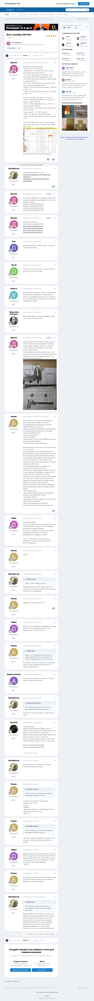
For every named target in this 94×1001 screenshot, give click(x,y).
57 (14, 78)
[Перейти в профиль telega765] (78, 44)
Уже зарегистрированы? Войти (66, 4)
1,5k (14, 534)
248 (14, 432)
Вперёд (25, 55)
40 (14, 690)
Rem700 (13, 722)
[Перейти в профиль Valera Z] (14, 295)
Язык (46, 996)
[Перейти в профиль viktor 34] (63, 44)
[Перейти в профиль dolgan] (14, 629)
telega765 (83, 43)
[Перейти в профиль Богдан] (14, 423)
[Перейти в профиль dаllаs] (14, 525)
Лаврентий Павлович (13, 313)
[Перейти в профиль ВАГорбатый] (14, 175)
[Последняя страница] (29, 55)
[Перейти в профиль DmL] (14, 248)
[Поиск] (87, 9)
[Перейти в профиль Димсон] (9, 44)
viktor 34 (68, 43)
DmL (14, 241)
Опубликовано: (32, 62)
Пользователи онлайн (47, 14)
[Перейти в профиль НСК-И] (63, 38)
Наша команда (33, 14)
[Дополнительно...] (55, 63)
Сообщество (10, 10)
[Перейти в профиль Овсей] (14, 271)
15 (14, 330)
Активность (20, 10)
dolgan (14, 622)
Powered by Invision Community (47, 998)
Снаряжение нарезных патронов (33, 44)
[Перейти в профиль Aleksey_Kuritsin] (14, 681)
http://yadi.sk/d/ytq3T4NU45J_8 (33, 226)
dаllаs (13, 518)
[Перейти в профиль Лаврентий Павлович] (14, 320)
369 (14, 738)
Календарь (22, 14)
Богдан (14, 416)
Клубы (14, 14)
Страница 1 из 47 (38, 55)
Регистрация (83, 3)
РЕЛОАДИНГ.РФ (12, 3)
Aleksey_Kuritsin (14, 674)
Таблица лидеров (62, 14)
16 (14, 281)
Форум (7, 14)
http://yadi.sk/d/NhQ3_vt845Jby (33, 230)
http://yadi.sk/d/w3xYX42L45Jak (33, 228)
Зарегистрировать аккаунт (20, 970)
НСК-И (68, 36)
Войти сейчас (42, 970)
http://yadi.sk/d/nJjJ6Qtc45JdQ (33, 232)
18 (14, 638)
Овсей (14, 265)
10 (14, 304)
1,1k (14, 184)
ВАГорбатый (13, 169)
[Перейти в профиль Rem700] (14, 729)
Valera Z (13, 289)
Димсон (18, 42)
